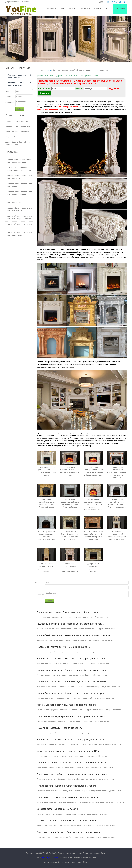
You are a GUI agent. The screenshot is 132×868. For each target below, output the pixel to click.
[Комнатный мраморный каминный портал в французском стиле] (70, 457)
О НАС (62, 9)
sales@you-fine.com (116, 2)
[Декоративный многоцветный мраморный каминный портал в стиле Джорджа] (117, 457)
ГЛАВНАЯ (51, 9)
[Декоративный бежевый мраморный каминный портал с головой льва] (70, 522)
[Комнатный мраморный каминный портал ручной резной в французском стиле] (93, 457)
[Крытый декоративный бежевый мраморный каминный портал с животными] (93, 522)
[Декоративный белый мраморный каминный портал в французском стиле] (46, 457)
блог (108, 9)
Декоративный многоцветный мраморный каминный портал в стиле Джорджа (116, 472)
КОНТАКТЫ (120, 9)
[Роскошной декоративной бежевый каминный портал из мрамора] (70, 554)
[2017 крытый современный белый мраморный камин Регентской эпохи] (70, 490)
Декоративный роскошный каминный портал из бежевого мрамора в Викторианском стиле (93, 504)
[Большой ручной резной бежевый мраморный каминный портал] (46, 554)
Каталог (73, 9)
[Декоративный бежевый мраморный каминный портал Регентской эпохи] (46, 490)
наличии (85, 9)
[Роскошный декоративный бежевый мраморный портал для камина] (117, 522)
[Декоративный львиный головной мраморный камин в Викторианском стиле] (117, 490)
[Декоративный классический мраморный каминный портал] (93, 554)
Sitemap (104, 853)
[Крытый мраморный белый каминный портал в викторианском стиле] (46, 522)
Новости (98, 9)
